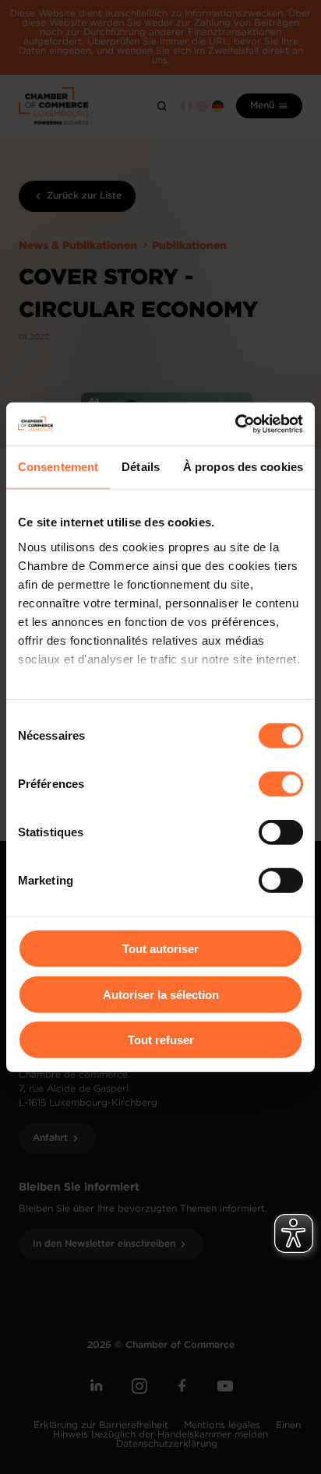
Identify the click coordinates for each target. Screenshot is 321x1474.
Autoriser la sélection (161, 994)
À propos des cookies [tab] (243, 466)
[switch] (281, 784)
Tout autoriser (160, 948)
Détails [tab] (141, 466)
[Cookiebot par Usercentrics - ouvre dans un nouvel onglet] (235, 423)
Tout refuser (161, 1040)
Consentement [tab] (58, 466)
